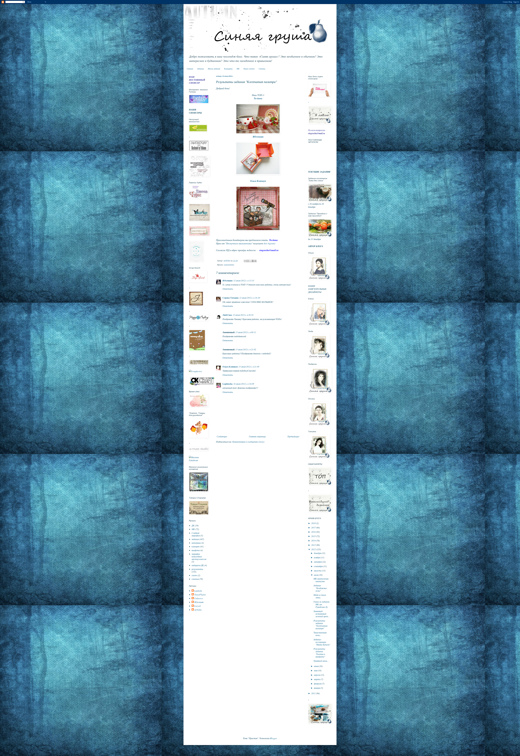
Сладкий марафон (196, 534)
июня (316, 666)
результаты (229, 264)
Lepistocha (227, 383)
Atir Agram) (269, 243)
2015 (313, 536)
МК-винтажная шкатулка (320, 580)
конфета (196, 550)
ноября (317, 557)
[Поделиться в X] (250, 261)
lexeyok (197, 606)
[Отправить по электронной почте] (245, 261)
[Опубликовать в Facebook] (252, 261)
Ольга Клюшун (230, 366)
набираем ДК (198, 565)
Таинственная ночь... (319, 633)
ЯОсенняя (258, 136)
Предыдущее (293, 436)
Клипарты (228, 68)
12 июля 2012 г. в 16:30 (249, 297)
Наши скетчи (249, 68)
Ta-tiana (258, 98)
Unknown (198, 598)
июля (316, 574)
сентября (318, 566)
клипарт (195, 546)
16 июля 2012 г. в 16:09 (243, 383)
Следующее (222, 436)
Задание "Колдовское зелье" (320, 588)
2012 (313, 549)
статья (195, 578)
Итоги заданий (214, 68)
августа (318, 570)
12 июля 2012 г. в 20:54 (243, 314)
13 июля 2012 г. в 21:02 (245, 349)
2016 (313, 531)
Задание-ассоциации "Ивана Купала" (321, 642)
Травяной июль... (321, 660)
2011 (313, 693)
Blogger (273, 738)
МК (238, 68)
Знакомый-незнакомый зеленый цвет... (321, 614)
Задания (200, 68)
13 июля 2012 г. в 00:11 (245, 332)
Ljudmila (198, 590)
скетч (194, 575)
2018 (313, 523)
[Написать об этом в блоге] (247, 261)
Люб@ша (227, 314)
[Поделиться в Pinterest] (255, 261)
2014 (313, 540)
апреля (317, 674)
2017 (313, 527)
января (317, 687)
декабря (318, 553)
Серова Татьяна (230, 297)
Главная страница (257, 436)
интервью (196, 542)
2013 (313, 545)
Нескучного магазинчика (239, 243)
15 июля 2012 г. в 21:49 (248, 366)
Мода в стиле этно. (319, 596)
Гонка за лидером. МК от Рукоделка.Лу (321, 604)
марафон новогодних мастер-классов (199, 556)
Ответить (227, 288)
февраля (318, 683)
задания (195, 539)
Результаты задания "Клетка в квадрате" (319, 652)
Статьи (262, 68)
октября (318, 561)
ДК (193, 525)
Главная (190, 68)
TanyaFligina (200, 594)
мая (316, 670)
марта (317, 679)
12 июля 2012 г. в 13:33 (243, 280)
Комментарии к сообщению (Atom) (248, 441)
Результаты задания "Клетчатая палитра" (320, 624)
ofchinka (198, 609)
